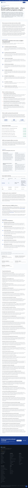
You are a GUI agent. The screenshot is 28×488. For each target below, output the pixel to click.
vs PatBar (11, 463)
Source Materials (20, 463)
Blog (1, 482)
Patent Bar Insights (3, 481)
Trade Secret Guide (3, 473)
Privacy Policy (11, 470)
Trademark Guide (2, 471)
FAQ (19, 462)
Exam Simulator (11, 456)
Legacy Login (11, 473)
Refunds (22, 485)
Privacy (18, 485)
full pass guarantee (11, 212)
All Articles (20, 464)
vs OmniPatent (11, 462)
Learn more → (21, 0)
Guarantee (25, 485)
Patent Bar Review (12, 455)
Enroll (10, 469)
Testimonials (2, 456)
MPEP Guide (20, 456)
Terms (20, 485)
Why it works (24, 440)
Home (1, 5)
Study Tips (20, 455)
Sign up (24, 2)
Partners (2, 463)
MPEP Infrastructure (3, 462)
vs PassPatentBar (11, 464)
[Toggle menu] (26, 2)
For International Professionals (4, 469)
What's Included (11, 454)
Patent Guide (2, 470)
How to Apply (2, 480)
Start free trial (19, 440)
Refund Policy (11, 472)
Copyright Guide (2, 472)
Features (2, 455)
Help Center (20, 454)
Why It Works (2, 454)
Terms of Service (11, 471)
